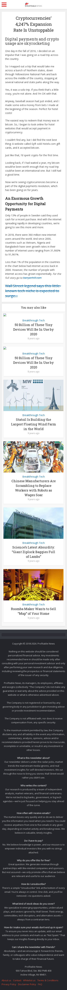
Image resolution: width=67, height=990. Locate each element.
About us (6, 980)
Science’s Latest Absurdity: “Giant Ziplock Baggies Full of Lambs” (33, 552)
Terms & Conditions (47, 980)
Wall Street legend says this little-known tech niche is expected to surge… (33, 290)
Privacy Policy (9, 984)
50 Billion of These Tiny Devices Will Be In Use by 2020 (33, 329)
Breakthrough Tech (33, 320)
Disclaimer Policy (27, 984)
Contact (17, 980)
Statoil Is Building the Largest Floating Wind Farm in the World (33, 424)
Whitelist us (29, 980)
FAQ (40, 984)
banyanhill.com (32, 277)
